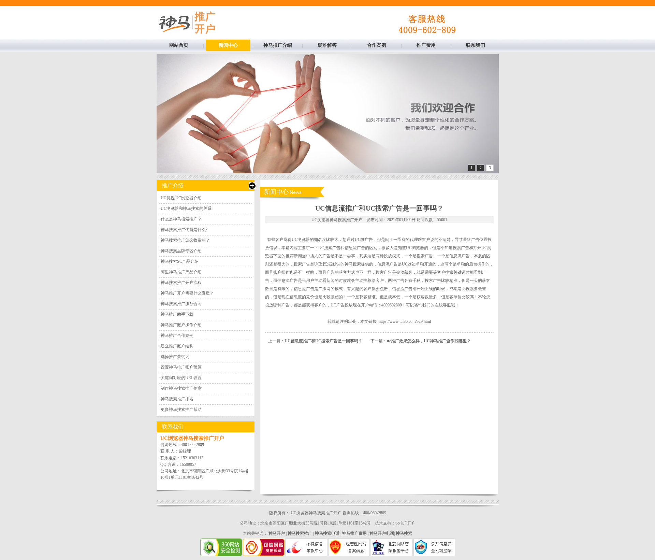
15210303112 (192, 458)
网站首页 (178, 45)
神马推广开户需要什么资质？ (187, 293)
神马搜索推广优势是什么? (184, 229)
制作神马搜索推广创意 (181, 388)
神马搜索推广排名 (177, 399)
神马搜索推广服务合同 (181, 303)
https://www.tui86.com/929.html (405, 321)
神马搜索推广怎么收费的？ (185, 240)
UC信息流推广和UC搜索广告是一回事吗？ (323, 341)
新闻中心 (228, 45)
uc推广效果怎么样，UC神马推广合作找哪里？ (429, 341)
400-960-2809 (192, 444)
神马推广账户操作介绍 (181, 324)
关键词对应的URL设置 (181, 377)
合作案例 (376, 45)
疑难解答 (327, 45)
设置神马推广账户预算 (181, 367)
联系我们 (475, 45)
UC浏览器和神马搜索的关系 (186, 208)
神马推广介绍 (277, 45)
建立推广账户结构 (177, 346)
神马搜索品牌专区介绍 (181, 250)
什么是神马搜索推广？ (181, 219)
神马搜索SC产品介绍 (180, 261)
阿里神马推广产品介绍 (181, 272)
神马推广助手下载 (177, 314)
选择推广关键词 (175, 356)
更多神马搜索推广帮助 (181, 409)
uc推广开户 (405, 523)
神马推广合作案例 (177, 335)
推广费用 (426, 45)
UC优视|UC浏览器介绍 (181, 198)
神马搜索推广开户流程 (181, 282)
